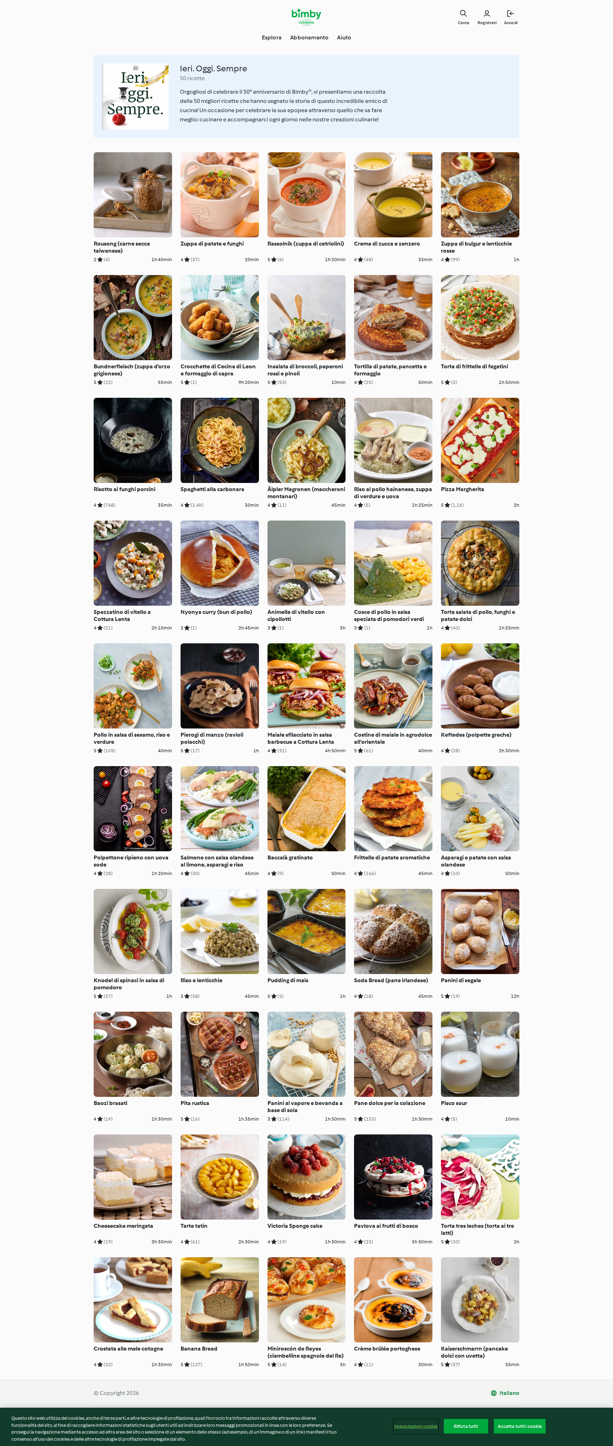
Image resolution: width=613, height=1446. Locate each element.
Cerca (463, 22)
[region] (306, 1427)
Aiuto (344, 37)
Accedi (511, 22)
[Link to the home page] (306, 17)
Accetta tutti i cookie (520, 1426)
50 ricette (192, 78)
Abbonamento (309, 37)
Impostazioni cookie (415, 1426)
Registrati (487, 22)
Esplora (272, 37)
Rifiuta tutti (466, 1426)
